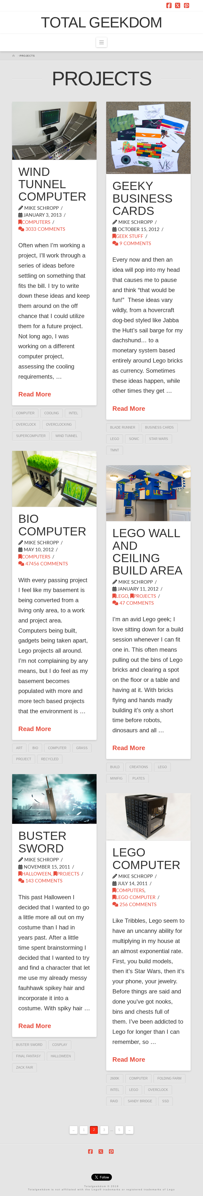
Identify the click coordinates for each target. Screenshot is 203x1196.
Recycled (49, 759)
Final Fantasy (28, 1056)
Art (19, 748)
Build (115, 767)
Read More (34, 394)
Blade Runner (122, 427)
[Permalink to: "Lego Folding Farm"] (148, 816)
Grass (82, 748)
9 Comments (134, 243)
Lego (114, 439)
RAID (114, 1101)
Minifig (116, 778)
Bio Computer (52, 525)
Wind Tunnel (66, 436)
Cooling (51, 413)
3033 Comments (44, 229)
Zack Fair (24, 1067)
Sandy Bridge (140, 1101)
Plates (138, 778)
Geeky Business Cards (142, 198)
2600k (114, 1078)
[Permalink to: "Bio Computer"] (54, 479)
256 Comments (137, 904)
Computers (36, 222)
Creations (138, 767)
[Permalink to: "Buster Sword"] (54, 799)
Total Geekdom (101, 22)
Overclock (26, 424)
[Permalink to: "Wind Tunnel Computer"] (54, 131)
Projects (145, 596)
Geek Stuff (129, 236)
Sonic (134, 439)
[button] (101, 42)
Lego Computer (146, 858)
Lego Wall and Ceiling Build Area (147, 552)
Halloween (36, 874)
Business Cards (159, 427)
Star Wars (158, 439)
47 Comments (136, 603)
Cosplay (59, 1045)
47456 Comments (46, 564)
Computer (25, 413)
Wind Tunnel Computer (52, 184)
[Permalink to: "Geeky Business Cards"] (148, 138)
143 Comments (43, 881)
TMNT (114, 450)
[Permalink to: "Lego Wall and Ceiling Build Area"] (148, 493)
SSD (165, 1101)
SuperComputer (31, 436)
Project (23, 759)
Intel (73, 413)
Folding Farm (169, 1078)
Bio (35, 748)
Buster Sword (42, 842)
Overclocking (59, 424)
